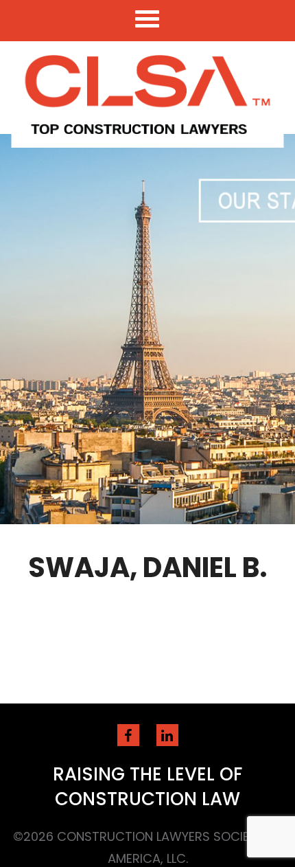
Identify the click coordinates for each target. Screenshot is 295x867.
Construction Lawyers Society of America (147, 94)
